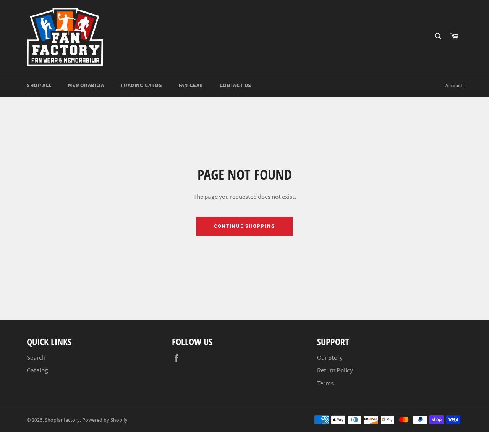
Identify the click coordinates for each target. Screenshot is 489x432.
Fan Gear (190, 85)
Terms (325, 383)
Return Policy (335, 370)
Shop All (39, 85)
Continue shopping (244, 226)
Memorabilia (86, 85)
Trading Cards (141, 85)
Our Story (330, 357)
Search (36, 357)
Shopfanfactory (62, 420)
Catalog (37, 370)
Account (453, 85)
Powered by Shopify (105, 420)
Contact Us (235, 85)
